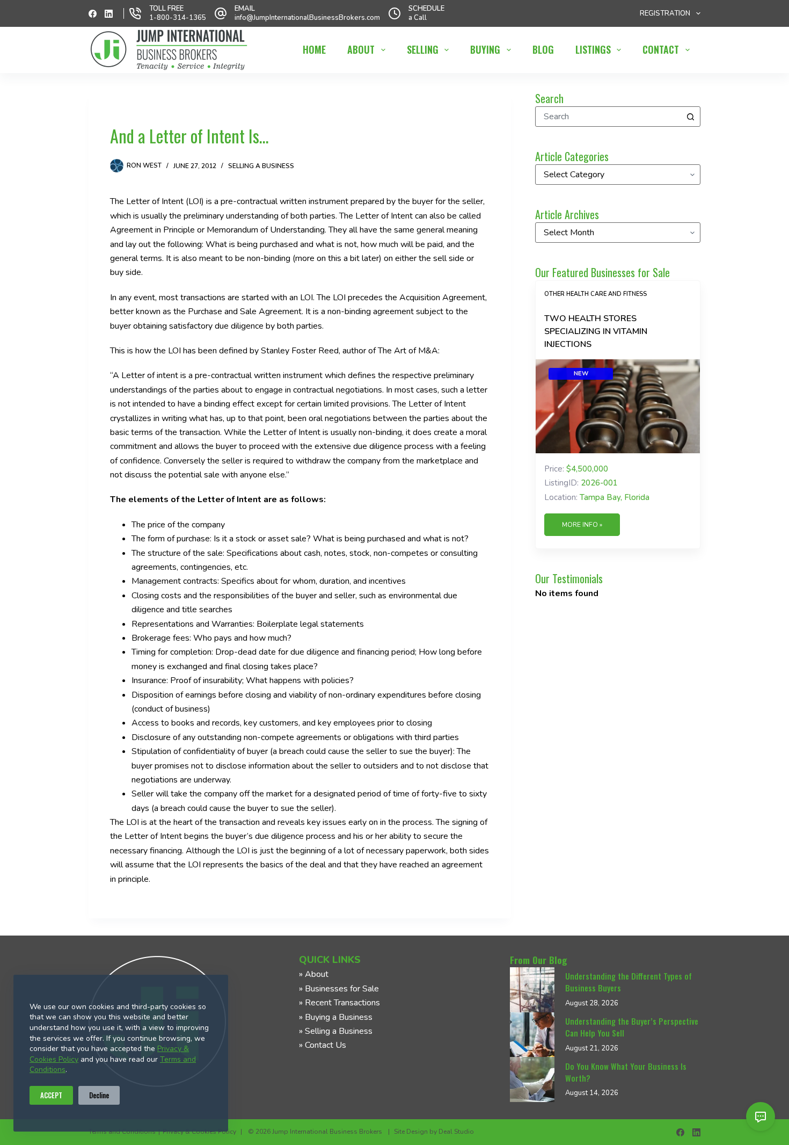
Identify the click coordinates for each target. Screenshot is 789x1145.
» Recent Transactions (339, 1003)
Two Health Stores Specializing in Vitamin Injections (595, 331)
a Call (417, 18)
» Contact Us (322, 1045)
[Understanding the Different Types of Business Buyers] (532, 989)
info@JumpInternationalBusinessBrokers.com (307, 18)
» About (313, 974)
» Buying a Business (335, 1017)
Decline (99, 1095)
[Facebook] (93, 14)
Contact (660, 49)
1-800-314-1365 (177, 18)
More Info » (582, 524)
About (361, 49)
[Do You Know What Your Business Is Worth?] (532, 1079)
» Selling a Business (335, 1031)
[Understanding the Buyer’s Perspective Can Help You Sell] (532, 1034)
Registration (665, 13)
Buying (485, 49)
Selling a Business (261, 166)
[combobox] (608, 116)
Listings (593, 49)
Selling (423, 49)
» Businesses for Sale (339, 989)
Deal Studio (456, 1131)
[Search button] (690, 116)
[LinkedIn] (109, 14)
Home (314, 49)
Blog (543, 49)
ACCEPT (51, 1095)
